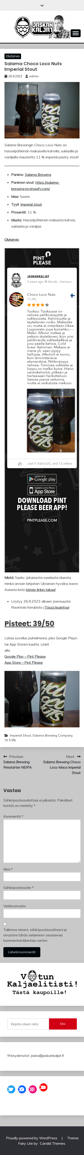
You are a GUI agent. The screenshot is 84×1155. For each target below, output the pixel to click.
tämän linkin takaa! (41, 589)
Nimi (8, 869)
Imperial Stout (20, 735)
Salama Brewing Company (52, 735)
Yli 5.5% (10, 740)
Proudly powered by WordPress (32, 1138)
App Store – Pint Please (23, 662)
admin (34, 76)
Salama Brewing (38, 174)
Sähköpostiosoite (18, 887)
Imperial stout (31, 204)
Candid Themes (52, 1143)
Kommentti (13, 816)
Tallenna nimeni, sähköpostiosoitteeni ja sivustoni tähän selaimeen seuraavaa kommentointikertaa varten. (35, 935)
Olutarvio (13, 56)
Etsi (62, 1024)
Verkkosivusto (14, 906)
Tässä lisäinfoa (57, 607)
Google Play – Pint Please (25, 656)
